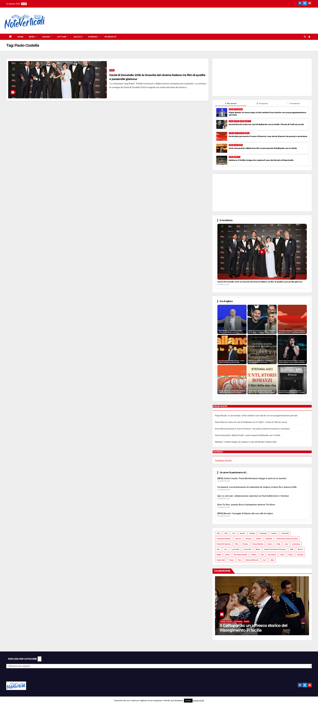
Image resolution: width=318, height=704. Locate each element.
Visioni (46, 37)
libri (218, 549)
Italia (278, 544)
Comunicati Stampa (224, 539)
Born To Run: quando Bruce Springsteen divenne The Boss (246, 505)
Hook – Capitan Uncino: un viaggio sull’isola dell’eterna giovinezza (260, 628)
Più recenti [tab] (231, 103)
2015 (226, 533)
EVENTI (236, 121)
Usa (264, 560)
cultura (258, 539)
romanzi (300, 555)
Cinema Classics (226, 621)
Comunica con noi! (223, 460)
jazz (286, 544)
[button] (305, 37)
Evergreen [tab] (262, 103)
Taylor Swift (221, 560)
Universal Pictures (252, 560)
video (272, 560)
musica (300, 549)
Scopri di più (198, 700)
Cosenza (248, 539)
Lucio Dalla (235, 549)
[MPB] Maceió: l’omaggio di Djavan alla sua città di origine (245, 513)
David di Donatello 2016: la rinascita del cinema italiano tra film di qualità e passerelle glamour (260, 282)
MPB (291, 549)
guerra (270, 544)
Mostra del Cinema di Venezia (275, 549)
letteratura (296, 544)
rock (282, 555)
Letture (62, 37)
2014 (218, 533)
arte (233, 533)
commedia (285, 533)
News (32, 37)
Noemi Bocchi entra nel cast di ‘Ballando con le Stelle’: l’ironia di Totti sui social (266, 124)
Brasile (242, 533)
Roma (291, 555)
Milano (258, 549)
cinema (274, 533)
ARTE (231, 121)
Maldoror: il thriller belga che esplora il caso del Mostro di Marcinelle (261, 160)
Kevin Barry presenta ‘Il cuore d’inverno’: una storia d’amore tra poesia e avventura (268, 136)
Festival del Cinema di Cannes (287, 539)
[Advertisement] (95, 16)
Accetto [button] (188, 701)
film (236, 544)
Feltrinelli (268, 539)
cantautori (263, 533)
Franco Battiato (257, 544)
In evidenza (238, 621)
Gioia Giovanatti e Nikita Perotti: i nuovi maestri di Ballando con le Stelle (263, 148)
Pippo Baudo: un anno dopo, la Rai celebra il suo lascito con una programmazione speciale (267, 113)
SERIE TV (247, 121)
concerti (238, 539)
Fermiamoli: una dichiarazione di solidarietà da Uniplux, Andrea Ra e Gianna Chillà (257, 487)
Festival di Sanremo (224, 544)
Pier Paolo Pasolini (240, 555)
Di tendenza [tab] (293, 103)
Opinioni (93, 37)
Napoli (219, 555)
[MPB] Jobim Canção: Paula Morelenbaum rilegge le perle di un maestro (252, 478)
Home (20, 37)
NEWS (231, 109)
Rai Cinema (272, 555)
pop (262, 555)
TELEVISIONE (238, 109)
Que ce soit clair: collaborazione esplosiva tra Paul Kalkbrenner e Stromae (253, 496)
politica (254, 555)
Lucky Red (247, 549)
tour (239, 560)
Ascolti (78, 37)
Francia (245, 544)
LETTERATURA (239, 133)
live (225, 549)
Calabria (252, 533)
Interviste (110, 37)
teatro (231, 560)
